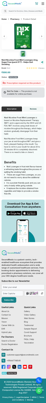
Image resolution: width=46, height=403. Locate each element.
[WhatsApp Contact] (39, 390)
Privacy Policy (7, 397)
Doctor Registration (10, 344)
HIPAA (34, 397)
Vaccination (29, 343)
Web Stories (29, 318)
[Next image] (41, 36)
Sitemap (30, 400)
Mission (5, 318)
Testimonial (28, 325)
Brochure (28, 336)
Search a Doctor (8, 341)
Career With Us (8, 325)
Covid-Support (30, 332)
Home (4, 19)
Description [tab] (11, 109)
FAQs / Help (29, 339)
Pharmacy (14, 19)
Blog (26, 322)
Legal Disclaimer (22, 397)
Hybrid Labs (7, 332)
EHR (3, 329)
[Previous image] (4, 36)
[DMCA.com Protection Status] (9, 373)
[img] (23, 36)
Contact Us (6, 315)
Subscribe (9, 300)
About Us (5, 311)
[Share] (42, 62)
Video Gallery (30, 315)
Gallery (27, 311)
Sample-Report (30, 329)
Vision (4, 322)
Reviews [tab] (33, 109)
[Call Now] (39, 380)
